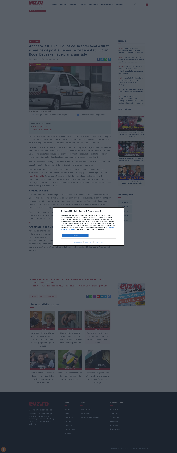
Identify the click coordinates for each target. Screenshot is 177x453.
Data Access (88, 242)
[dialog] (88, 227)
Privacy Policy (99, 242)
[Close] (120, 211)
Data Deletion (78, 242)
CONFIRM (75, 235)
